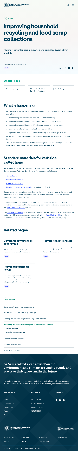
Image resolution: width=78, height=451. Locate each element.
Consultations (9, 403)
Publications (8, 407)
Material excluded (12, 328)
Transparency (44, 441)
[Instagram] (69, 68)
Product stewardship (12, 344)
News (6, 399)
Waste (6, 68)
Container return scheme (14, 338)
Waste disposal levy (12, 350)
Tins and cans (11, 176)
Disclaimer (43, 437)
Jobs (5, 415)
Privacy (6, 441)
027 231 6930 (36, 411)
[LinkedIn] (73, 68)
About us (7, 411)
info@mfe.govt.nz (37, 403)
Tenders (24, 441)
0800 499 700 (36, 399)
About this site (9, 437)
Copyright (25, 437)
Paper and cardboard (14, 183)
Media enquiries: (37, 407)
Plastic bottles (11, 187)
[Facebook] (65, 68)
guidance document (15, 212)
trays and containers (26, 187)
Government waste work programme (19, 307)
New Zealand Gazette (15, 207)
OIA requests (62, 437)
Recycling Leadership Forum (15, 332)
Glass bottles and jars (14, 180)
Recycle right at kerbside (51, 215)
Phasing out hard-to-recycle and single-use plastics (25, 318)
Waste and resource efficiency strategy (20, 313)
